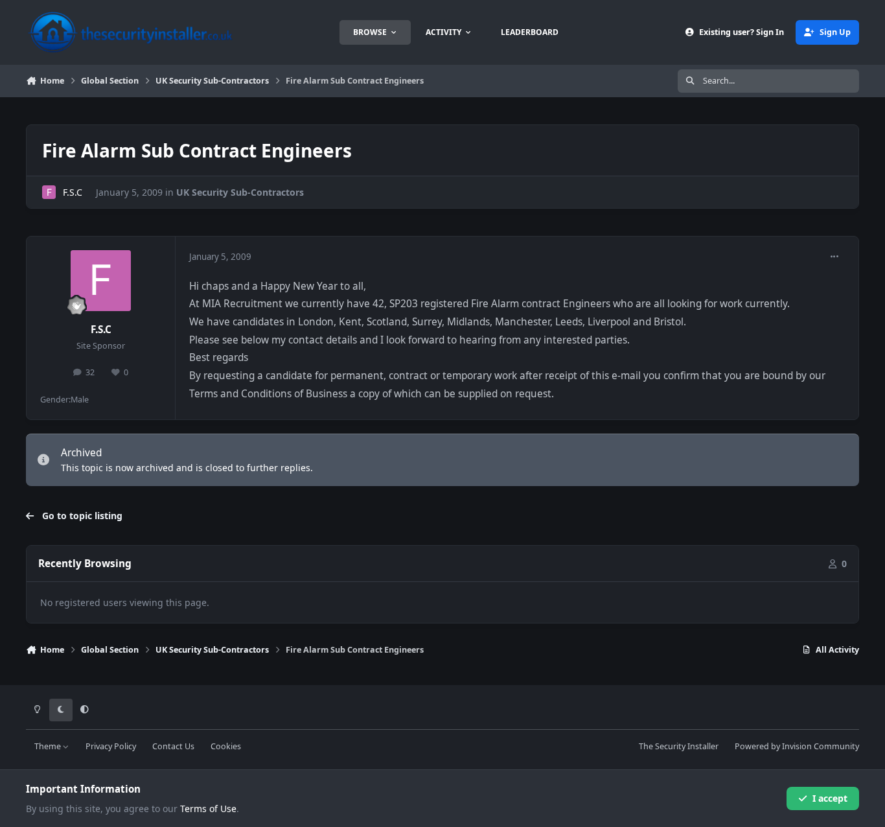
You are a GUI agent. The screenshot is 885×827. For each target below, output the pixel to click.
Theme (48, 746)
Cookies (226, 746)
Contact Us (173, 746)
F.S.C (72, 192)
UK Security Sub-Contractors (240, 192)
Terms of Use (208, 808)
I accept (829, 798)
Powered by (797, 746)
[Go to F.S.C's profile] (49, 192)
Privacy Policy (111, 746)
